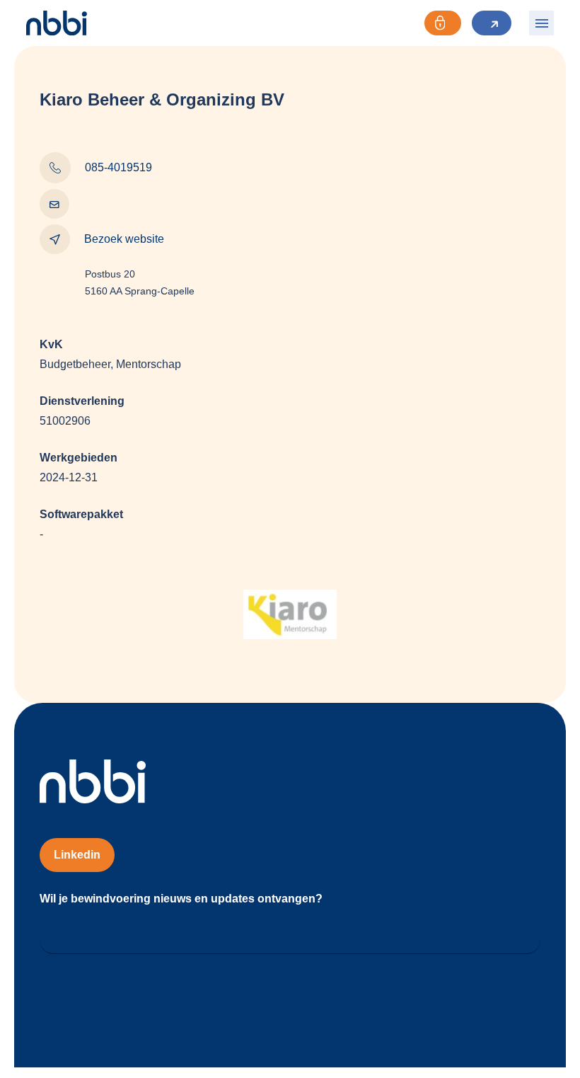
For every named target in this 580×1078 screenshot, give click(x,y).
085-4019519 (118, 167)
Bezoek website (124, 239)
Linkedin (77, 855)
